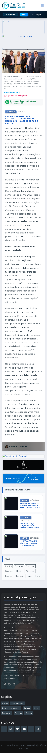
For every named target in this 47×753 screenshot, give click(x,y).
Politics (8, 566)
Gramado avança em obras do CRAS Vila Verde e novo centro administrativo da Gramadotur (30, 505)
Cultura (29, 713)
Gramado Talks (18, 703)
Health (19, 571)
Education (29, 571)
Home (5, 703)
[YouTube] (24, 729)
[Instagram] (11, 729)
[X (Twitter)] (17, 729)
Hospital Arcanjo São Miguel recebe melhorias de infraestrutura (28, 543)
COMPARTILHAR (11, 92)
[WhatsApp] (38, 729)
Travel (37, 576)
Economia (6, 713)
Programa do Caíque (11, 708)
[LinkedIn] (31, 729)
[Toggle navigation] (42, 6)
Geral (24, 500)
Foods (29, 576)
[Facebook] (4, 729)
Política (27, 708)
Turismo (11, 112)
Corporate (30, 566)
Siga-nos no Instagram (16, 95)
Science (8, 576)
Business (19, 566)
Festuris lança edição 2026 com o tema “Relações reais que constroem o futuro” (30, 526)
